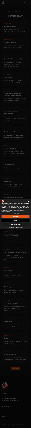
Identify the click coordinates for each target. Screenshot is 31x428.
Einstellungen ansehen (15, 224)
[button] (28, 201)
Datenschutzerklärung (13, 227)
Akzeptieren (15, 216)
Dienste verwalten (15, 213)
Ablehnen (15, 220)
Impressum (20, 227)
